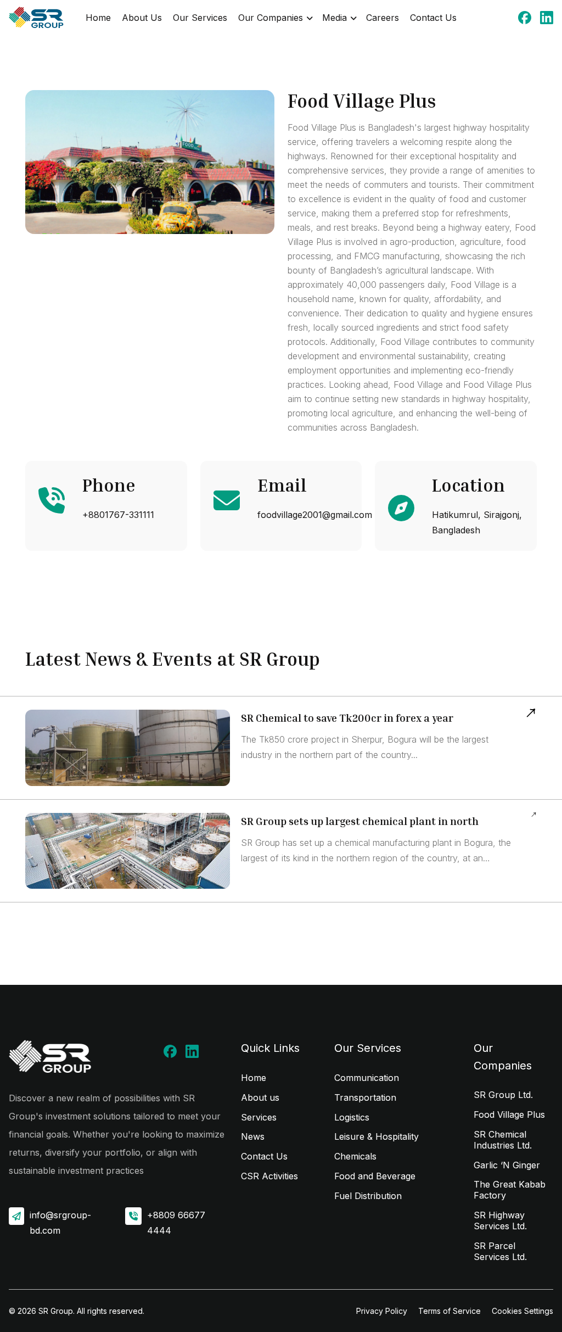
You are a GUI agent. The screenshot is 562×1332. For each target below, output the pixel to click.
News (253, 1136)
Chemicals (355, 1156)
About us (260, 1097)
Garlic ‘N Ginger (507, 1165)
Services (259, 1117)
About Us (142, 17)
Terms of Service (449, 1311)
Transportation (365, 1097)
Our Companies (270, 17)
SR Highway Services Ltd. (500, 1220)
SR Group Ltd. (503, 1094)
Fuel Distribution (368, 1195)
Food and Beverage (374, 1176)
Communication (366, 1077)
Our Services (200, 17)
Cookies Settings (522, 1311)
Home (98, 17)
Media (334, 17)
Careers (382, 17)
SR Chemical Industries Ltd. (503, 1140)
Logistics (351, 1117)
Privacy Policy (381, 1311)
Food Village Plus (509, 1114)
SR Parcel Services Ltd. (500, 1251)
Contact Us (433, 17)
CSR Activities (269, 1176)
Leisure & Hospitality (376, 1136)
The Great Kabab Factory (510, 1190)
